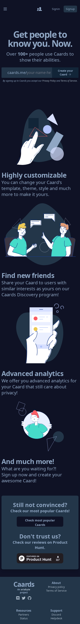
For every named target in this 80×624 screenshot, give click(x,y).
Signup (70, 9)
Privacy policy (56, 587)
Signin (56, 9)
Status (24, 618)
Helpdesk (56, 618)
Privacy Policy (49, 80)
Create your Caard (65, 72)
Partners (23, 614)
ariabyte (25, 589)
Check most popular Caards (40, 522)
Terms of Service (69, 80)
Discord (56, 614)
